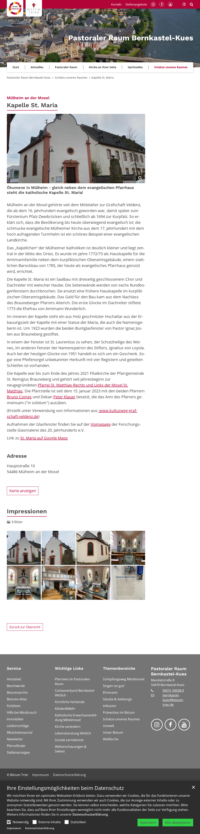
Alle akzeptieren (178, 822)
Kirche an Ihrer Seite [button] (102, 67)
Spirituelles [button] (135, 67)
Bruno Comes (19, 396)
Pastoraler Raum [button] (66, 67)
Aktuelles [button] (37, 67)
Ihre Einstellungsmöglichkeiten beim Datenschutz (65, 788)
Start (15, 67)
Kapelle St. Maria (102, 77)
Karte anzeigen (22, 490)
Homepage (101, 424)
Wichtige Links (69, 668)
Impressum (14, 828)
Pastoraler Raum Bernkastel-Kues (29, 77)
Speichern (148, 822)
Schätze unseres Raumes (171, 67)
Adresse (17, 456)
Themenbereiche (119, 668)
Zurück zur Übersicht (24, 627)
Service (14, 668)
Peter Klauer (64, 396)
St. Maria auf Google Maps (44, 438)
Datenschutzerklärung (90, 814)
